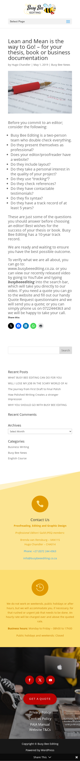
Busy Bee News (60, 64)
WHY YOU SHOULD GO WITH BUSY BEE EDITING (37, 405)
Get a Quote (40, 698)
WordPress (47, 750)
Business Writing (18, 447)
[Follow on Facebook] (29, 680)
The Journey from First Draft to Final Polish (34, 389)
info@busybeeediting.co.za (40, 558)
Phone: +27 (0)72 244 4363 (40, 551)
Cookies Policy (40, 718)
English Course (17, 458)
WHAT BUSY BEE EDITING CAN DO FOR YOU (35, 377)
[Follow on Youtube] (50, 680)
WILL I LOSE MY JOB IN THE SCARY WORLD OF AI (37, 383)
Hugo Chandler (21, 64)
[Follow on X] (40, 680)
